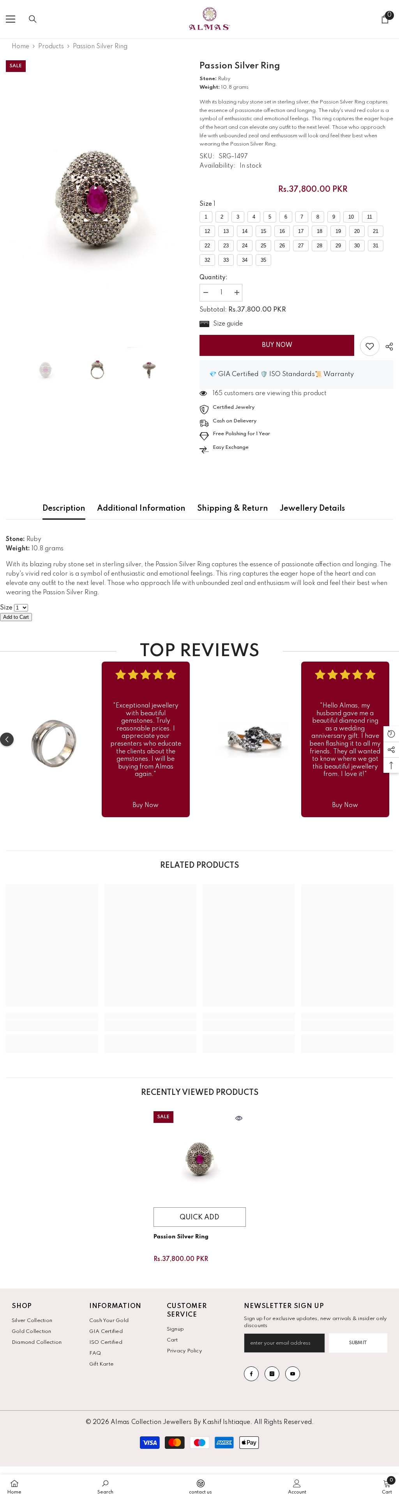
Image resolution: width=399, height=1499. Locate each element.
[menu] (10, 19)
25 (263, 246)
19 (338, 231)
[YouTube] (292, 1373)
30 (357, 246)
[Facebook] (251, 1373)
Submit (358, 1342)
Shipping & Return (232, 509)
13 (226, 231)
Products (51, 47)
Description (63, 509)
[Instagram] (272, 1373)
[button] (7, 739)
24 (244, 246)
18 (319, 231)
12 (207, 231)
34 (244, 260)
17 (301, 231)
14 (244, 231)
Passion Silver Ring (181, 1237)
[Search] (32, 19)
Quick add (199, 1217)
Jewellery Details (312, 509)
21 (375, 231)
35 (263, 260)
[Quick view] (239, 1118)
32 (207, 260)
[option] (97, 194)
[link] (370, 346)
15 (263, 231)
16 (282, 231)
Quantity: (214, 278)
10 (351, 217)
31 (375, 246)
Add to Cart (16, 617)
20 (357, 231)
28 (319, 246)
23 (226, 246)
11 (369, 217)
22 (207, 246)
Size (206, 204)
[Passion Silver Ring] (200, 1157)
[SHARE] (386, 346)
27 (301, 246)
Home (20, 47)
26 (282, 246)
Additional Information (141, 509)
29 (338, 246)
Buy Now (277, 345)
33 (226, 260)
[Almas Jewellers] (54, 739)
